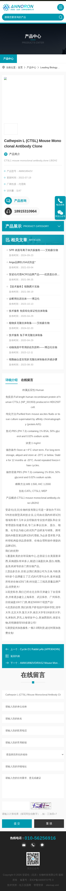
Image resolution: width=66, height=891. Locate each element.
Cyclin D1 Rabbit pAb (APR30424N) (40, 649)
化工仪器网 (25, 885)
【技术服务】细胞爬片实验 (24, 286)
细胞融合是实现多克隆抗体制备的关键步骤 (33, 359)
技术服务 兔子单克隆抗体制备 (26, 335)
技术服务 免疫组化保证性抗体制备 (28, 310)
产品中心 (8, 58)
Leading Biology (48, 67)
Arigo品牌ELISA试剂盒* (22, 262)
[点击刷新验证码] (41, 805)
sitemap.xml (52, 885)
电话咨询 (60, 205)
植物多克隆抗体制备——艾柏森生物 (29, 322)
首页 (20, 67)
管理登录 (38, 885)
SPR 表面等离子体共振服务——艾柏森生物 (33, 250)
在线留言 (27, 380)
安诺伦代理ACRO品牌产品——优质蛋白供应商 (34, 274)
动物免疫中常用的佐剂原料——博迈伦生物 (33, 347)
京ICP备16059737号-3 (41, 880)
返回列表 (15, 656)
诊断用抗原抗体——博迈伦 (24, 298)
